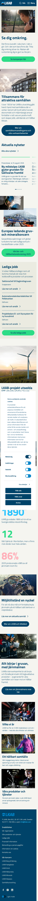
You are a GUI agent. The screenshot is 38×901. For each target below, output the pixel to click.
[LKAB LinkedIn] (12, 890)
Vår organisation (7, 831)
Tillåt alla (18, 490)
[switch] (28, 463)
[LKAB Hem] (7, 3)
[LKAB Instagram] (7, 890)
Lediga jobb (6, 838)
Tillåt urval (18, 496)
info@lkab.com (25, 822)
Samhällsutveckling (9, 883)
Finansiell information (9, 842)
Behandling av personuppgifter (12, 845)
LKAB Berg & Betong (9, 861)
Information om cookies (10, 849)
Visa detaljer (23, 484)
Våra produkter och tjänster (11, 835)
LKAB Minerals (7, 875)
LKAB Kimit (6, 868)
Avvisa (18, 502)
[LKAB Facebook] (3, 890)
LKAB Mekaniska (8, 872)
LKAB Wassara (7, 879)
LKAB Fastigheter (8, 865)
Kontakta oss (6, 852)
